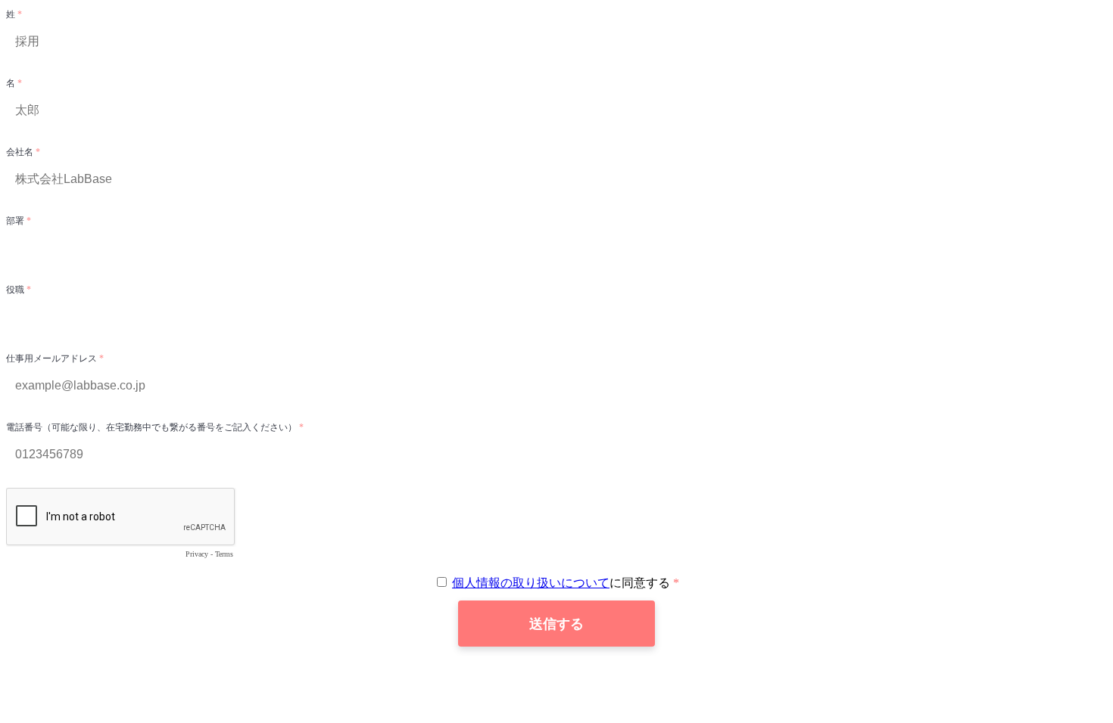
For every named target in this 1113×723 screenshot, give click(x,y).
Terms (224, 554)
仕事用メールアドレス (52, 358)
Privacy (197, 554)
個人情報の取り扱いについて (531, 582)
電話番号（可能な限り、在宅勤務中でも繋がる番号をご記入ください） (152, 427)
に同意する (562, 582)
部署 (16, 221)
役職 (16, 289)
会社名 (21, 152)
